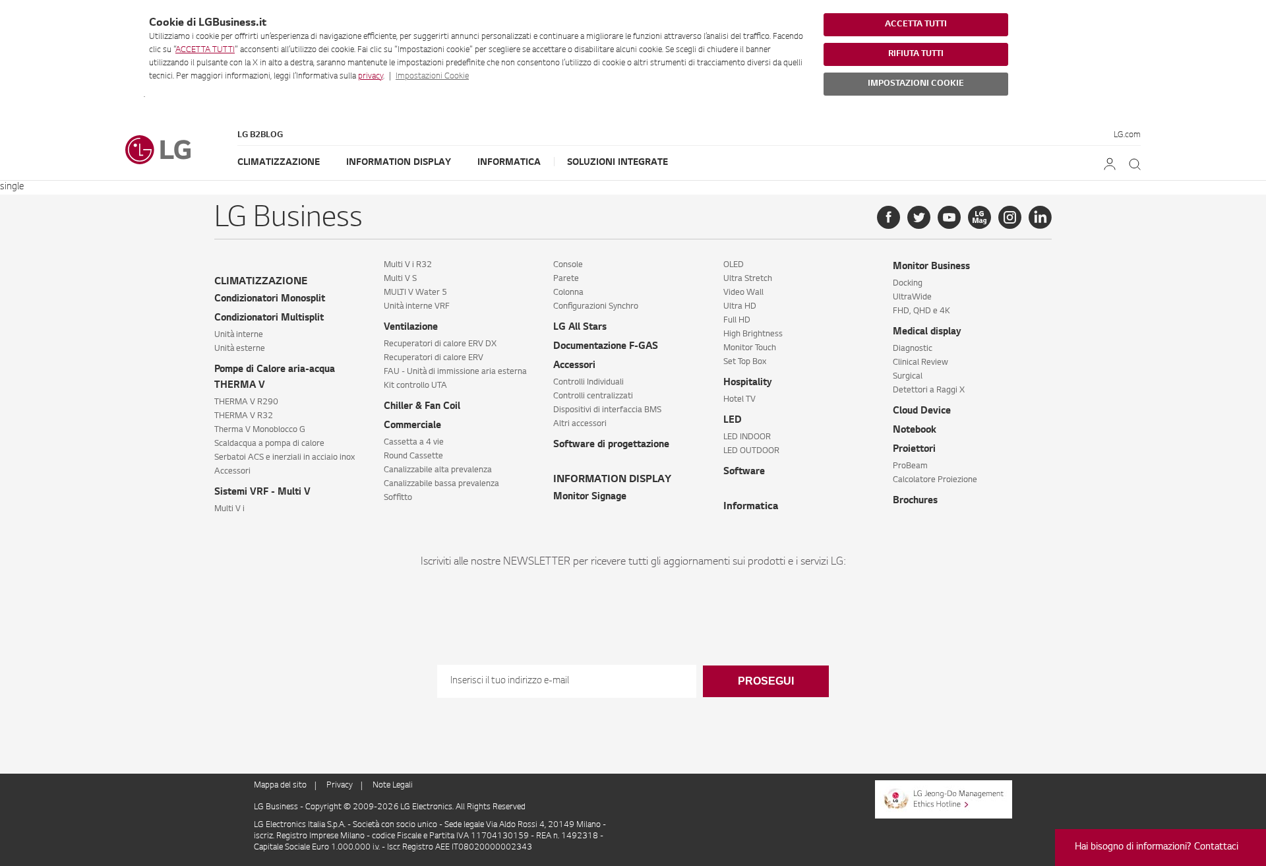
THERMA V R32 (243, 416)
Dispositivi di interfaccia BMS (607, 410)
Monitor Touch (749, 348)
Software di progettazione (611, 445)
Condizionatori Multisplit (269, 318)
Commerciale (412, 426)
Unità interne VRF (417, 306)
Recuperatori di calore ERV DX (440, 344)
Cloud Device (922, 411)
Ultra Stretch (747, 279)
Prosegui (766, 681)
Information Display (398, 163)
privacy (370, 76)
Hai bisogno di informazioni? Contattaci (1156, 847)
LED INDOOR (747, 437)
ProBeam (910, 466)
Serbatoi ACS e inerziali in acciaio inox (284, 457)
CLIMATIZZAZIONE (260, 282)
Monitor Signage (589, 497)
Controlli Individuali (588, 382)
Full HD (736, 320)
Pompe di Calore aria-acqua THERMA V (274, 378)
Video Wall (743, 292)
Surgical (907, 376)
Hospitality (747, 383)
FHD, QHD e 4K (921, 311)
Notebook (914, 430)
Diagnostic (912, 349)
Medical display (927, 332)
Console (568, 265)
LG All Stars (580, 328)
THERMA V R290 (246, 402)
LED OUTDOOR (751, 451)
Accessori (232, 471)
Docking (907, 283)
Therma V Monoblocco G (259, 430)
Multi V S (400, 279)
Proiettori (914, 450)
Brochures (915, 501)
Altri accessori (580, 424)
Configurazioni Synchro (595, 306)
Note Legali (393, 785)
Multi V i (229, 509)
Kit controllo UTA (415, 385)
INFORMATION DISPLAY (612, 479)
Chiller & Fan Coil (422, 407)
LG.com (1127, 135)
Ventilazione (411, 328)
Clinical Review (920, 362)
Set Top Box (744, 362)
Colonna (568, 292)
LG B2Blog (260, 135)
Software (744, 472)
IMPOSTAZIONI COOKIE (916, 83)
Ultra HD (739, 306)
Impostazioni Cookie (432, 76)
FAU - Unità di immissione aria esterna (455, 372)
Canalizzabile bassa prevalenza (441, 484)
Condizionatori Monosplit (269, 299)
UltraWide (912, 297)
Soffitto (398, 498)
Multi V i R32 (408, 265)
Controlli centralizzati (593, 396)
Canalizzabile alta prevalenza (438, 470)
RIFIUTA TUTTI (916, 54)
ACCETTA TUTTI (205, 50)
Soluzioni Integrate (617, 163)
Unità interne (238, 335)
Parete (566, 279)
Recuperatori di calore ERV (433, 358)
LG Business (277, 807)
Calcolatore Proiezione (935, 480)
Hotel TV (739, 399)
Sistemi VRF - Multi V (262, 492)
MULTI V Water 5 (415, 292)
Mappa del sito (280, 785)
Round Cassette (413, 456)
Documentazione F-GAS (605, 347)
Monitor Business (931, 267)
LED (732, 421)
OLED (733, 265)
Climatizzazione (278, 163)
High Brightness (753, 334)
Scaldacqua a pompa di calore (269, 443)
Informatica (509, 163)
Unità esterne (239, 349)
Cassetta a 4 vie (414, 442)
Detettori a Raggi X (929, 390)
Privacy (339, 785)
